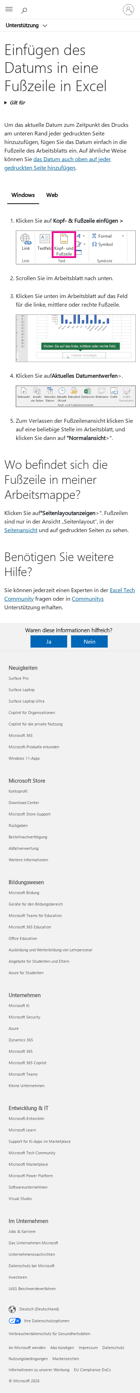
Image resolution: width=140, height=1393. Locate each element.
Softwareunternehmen (28, 1187)
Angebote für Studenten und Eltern (39, 961)
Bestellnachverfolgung (28, 836)
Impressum (88, 1347)
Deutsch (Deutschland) (39, 1309)
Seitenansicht (20, 530)
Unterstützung (23, 25)
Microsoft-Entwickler (27, 1118)
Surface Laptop (21, 689)
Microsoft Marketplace (28, 1164)
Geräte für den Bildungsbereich (36, 904)
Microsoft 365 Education (30, 927)
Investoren (18, 1277)
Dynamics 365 (21, 1039)
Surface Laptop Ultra (27, 701)
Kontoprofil (18, 791)
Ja (48, 641)
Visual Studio (20, 1198)
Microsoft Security (24, 1017)
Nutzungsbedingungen (28, 1358)
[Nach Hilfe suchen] (25, 9)
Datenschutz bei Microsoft (32, 1265)
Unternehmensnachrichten (32, 1254)
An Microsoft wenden (27, 1347)
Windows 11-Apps (24, 758)
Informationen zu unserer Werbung (39, 1369)
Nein (89, 641)
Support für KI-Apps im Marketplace (40, 1141)
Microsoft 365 (21, 735)
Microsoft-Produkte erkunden (34, 746)
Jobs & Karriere (22, 1231)
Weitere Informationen (28, 859)
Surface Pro (18, 678)
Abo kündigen (62, 1347)
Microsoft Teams (23, 1074)
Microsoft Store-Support (30, 814)
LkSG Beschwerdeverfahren (32, 1288)
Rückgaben (18, 825)
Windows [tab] (23, 194)
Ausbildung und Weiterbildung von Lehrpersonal (50, 949)
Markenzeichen (65, 1358)
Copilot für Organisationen (32, 712)
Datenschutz (113, 1347)
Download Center (24, 802)
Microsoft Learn (22, 1129)
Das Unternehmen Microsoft (33, 1242)
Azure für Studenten (26, 972)
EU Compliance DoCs (92, 1369)
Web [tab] (52, 194)
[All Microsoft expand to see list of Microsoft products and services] (9, 9)
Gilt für (17, 102)
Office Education (23, 938)
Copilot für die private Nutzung (35, 724)
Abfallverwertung (23, 848)
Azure (14, 1028)
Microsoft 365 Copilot (27, 1062)
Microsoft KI (19, 1005)
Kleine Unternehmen (27, 1085)
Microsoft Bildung (24, 892)
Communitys (88, 598)
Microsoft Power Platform (31, 1175)
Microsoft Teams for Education (35, 915)
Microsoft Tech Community (32, 1152)
